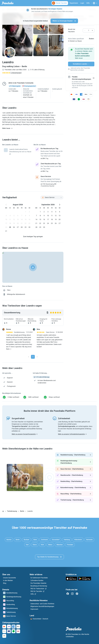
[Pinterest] (77, 594)
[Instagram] (72, 594)
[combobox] (51, 197)
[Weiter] (37, 357)
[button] (81, 53)
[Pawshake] (8, 3)
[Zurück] (29, 357)
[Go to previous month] (6, 205)
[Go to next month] (59, 205)
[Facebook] (68, 594)
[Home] (3, 511)
